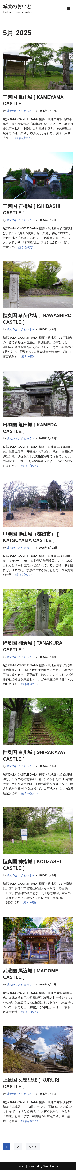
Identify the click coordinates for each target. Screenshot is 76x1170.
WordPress (50, 1166)
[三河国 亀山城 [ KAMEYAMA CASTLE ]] (38, 66)
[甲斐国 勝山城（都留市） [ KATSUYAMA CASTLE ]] (38, 503)
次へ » (32, 1146)
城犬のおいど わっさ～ (21, 110)
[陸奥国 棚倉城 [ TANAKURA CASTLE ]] (38, 612)
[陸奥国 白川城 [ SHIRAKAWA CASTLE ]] (38, 721)
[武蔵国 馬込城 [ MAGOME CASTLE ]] (38, 940)
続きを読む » (23, 138)
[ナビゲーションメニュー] (68, 8)
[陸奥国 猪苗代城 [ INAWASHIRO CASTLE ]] (38, 284)
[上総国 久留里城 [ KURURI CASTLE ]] (38, 1049)
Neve (21, 1166)
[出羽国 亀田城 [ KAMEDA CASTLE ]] (38, 394)
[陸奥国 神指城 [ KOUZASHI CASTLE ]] (38, 830)
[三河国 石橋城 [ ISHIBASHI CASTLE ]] (38, 175)
